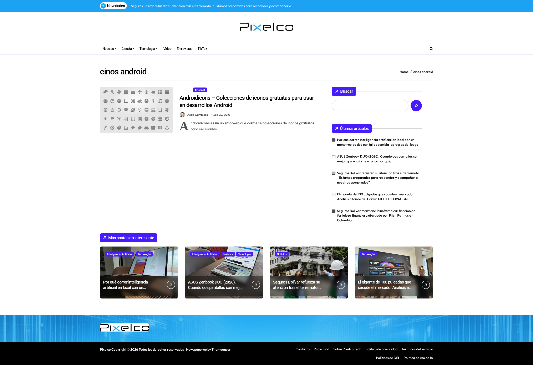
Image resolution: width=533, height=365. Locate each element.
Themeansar (221, 349)
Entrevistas (184, 49)
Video (167, 49)
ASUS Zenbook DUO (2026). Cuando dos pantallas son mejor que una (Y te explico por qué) (378, 158)
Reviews (228, 254)
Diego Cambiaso (197, 115)
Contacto (303, 349)
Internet (200, 89)
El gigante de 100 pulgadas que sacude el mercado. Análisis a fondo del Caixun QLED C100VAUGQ (375, 196)
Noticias (108, 49)
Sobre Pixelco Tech (347, 349)
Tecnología (147, 49)
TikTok (202, 49)
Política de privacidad (381, 349)
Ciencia (127, 49)
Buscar (346, 91)
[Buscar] (416, 105)
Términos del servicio (417, 349)
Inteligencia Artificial (119, 254)
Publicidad (321, 349)
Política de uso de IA (418, 358)
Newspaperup (196, 349)
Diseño (185, 89)
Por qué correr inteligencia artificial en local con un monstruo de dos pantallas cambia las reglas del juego (377, 142)
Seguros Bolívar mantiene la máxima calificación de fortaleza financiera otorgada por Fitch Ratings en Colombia (376, 215)
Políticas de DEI (387, 358)
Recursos (216, 89)
